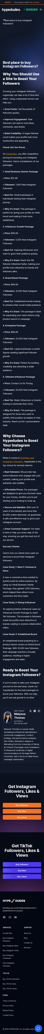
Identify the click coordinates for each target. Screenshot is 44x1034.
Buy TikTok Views (10, 989)
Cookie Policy (8, 1015)
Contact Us (28, 943)
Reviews (27, 948)
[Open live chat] (38, 1028)
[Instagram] (30, 711)
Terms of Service (9, 1001)
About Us (27, 933)
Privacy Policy (8, 1006)
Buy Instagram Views (11, 950)
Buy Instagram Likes (10, 946)
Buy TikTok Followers (11, 979)
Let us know (34, 2)
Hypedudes (11, 154)
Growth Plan (7, 933)
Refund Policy (8, 1010)
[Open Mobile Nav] (40, 9)
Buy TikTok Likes (9, 984)
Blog (25, 938)
